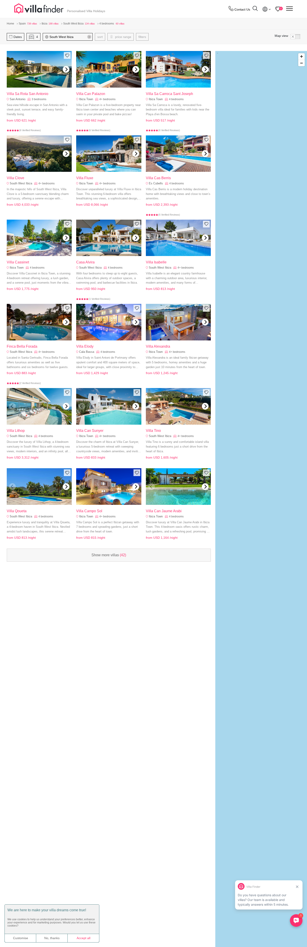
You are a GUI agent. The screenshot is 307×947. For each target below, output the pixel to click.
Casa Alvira (85, 262)
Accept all (83, 938)
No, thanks (52, 938)
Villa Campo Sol (89, 511)
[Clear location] (89, 37)
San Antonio (17, 99)
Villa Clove (15, 178)
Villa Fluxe (84, 178)
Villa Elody (84, 346)
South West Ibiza (21, 183)
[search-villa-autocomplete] (255, 9)
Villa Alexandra (158, 346)
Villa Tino (153, 431)
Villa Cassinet (18, 262)
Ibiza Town (86, 99)
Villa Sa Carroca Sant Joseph (169, 94)
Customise (20, 938)
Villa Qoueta (17, 511)
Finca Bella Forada (22, 346)
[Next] (66, 69)
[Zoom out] (301, 63)
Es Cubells (156, 183)
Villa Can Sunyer (89, 431)
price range (122, 37)
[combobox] (69, 36)
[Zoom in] (301, 56)
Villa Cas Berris (158, 178)
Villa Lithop (16, 431)
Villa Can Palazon (90, 94)
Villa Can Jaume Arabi (164, 511)
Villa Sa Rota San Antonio (27, 94)
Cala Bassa (86, 351)
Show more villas (108, 555)
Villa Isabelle (156, 262)
